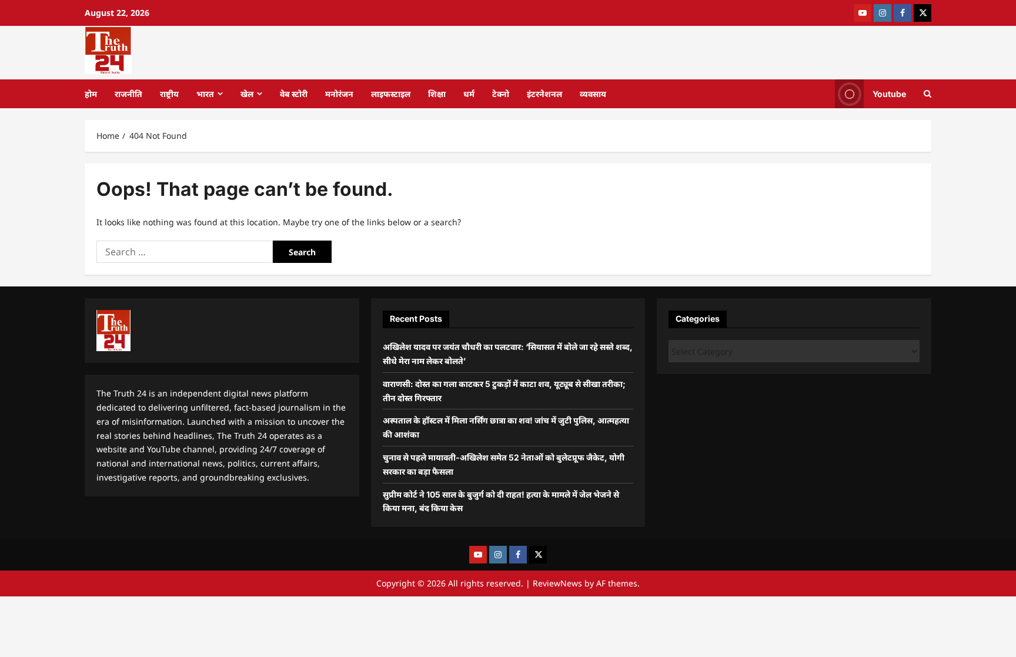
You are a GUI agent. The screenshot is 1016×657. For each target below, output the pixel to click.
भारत (205, 94)
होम (91, 94)
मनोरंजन (339, 94)
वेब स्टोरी (294, 94)
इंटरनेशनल (544, 94)
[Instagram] (882, 13)
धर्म (468, 94)
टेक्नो (500, 94)
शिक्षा (437, 94)
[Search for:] (184, 252)
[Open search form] (927, 93)
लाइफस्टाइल (390, 94)
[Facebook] (902, 13)
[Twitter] (922, 13)
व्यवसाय (593, 94)
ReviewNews (557, 583)
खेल (246, 94)
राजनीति (128, 94)
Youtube (889, 93)
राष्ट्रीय (169, 94)
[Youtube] (862, 13)
